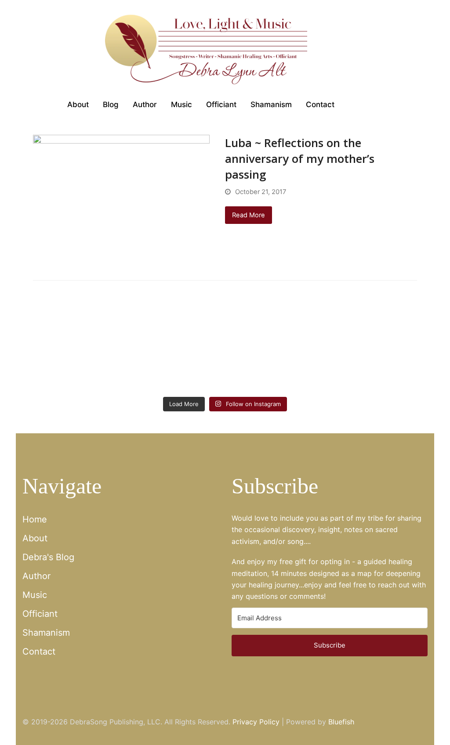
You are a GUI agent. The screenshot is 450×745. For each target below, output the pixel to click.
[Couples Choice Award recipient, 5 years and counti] (54, 371)
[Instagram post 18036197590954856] (327, 371)
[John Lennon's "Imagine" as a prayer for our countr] (259, 371)
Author (36, 576)
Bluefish (341, 721)
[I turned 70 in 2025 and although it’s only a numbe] (122, 371)
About (34, 538)
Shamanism (46, 632)
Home (34, 519)
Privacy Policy (255, 721)
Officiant (40, 613)
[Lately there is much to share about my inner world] (191, 371)
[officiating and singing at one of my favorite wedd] (396, 371)
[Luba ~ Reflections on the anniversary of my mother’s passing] (121, 200)
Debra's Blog (48, 557)
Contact (38, 651)
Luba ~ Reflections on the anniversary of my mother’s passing (299, 158)
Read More (248, 215)
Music (34, 595)
